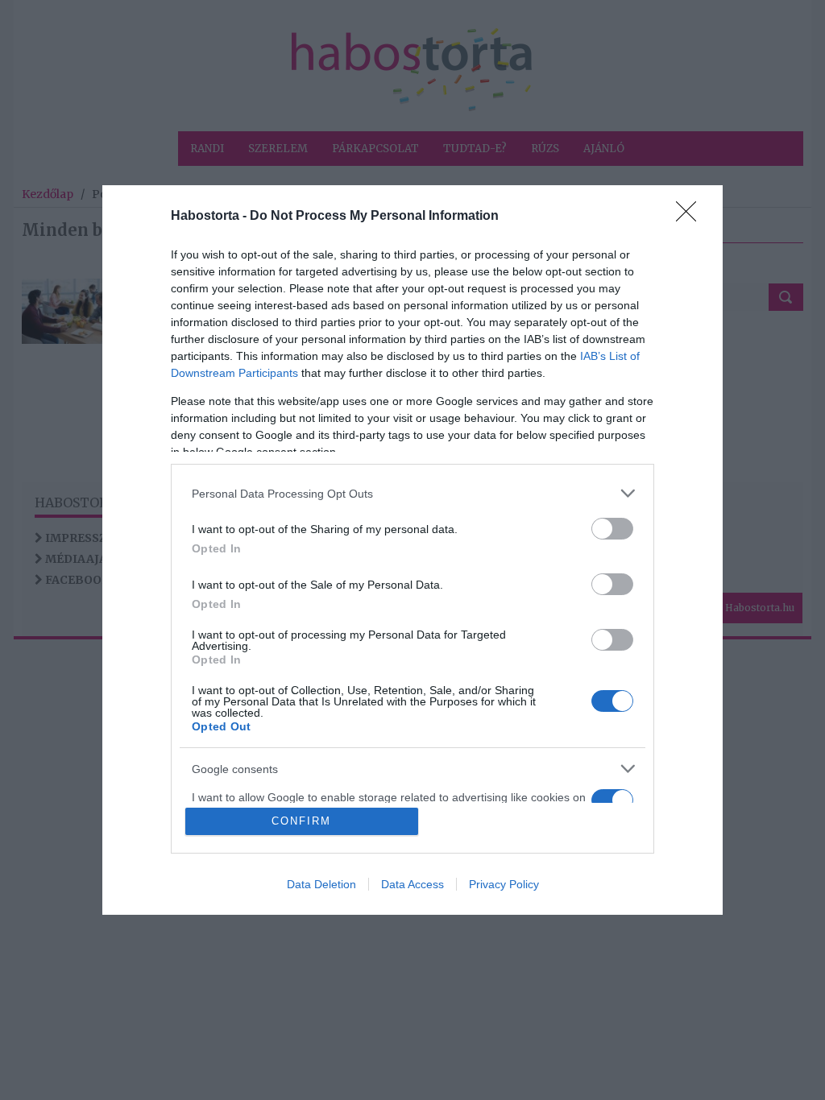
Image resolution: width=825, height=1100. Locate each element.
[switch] (612, 529)
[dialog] (412, 550)
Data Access (412, 884)
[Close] (691, 216)
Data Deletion (321, 884)
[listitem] (412, 493)
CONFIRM (301, 821)
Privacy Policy (504, 884)
